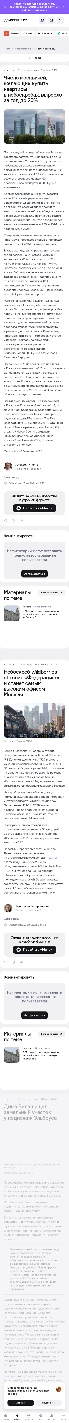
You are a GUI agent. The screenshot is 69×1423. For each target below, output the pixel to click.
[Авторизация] (60, 20)
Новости (9, 70)
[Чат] (51, 20)
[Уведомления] (42, 20)
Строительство (27, 70)
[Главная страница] (16, 20)
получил (52, 857)
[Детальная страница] (34, 613)
